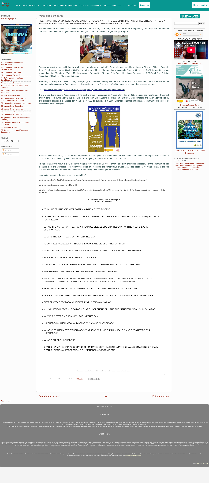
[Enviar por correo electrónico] (89, 379)
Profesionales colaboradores (90, 5)
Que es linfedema (29, 5)
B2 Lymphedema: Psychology (12, 109)
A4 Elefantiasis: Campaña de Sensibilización (12, 79)
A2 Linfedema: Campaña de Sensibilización (12, 68)
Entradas (7, 150)
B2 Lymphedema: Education (12, 106)
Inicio (18, 5)
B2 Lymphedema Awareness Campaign (16, 103)
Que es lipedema (44, 5)
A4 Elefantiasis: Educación (11, 83)
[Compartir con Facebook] (96, 379)
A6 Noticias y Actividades (10, 95)
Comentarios (9, 154)
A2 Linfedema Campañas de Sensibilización (12, 63)
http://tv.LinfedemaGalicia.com (189, 63)
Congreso (144, 5)
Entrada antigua (160, 396)
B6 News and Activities (9, 127)
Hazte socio (189, 153)
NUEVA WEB (190, 16)
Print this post (6, 401)
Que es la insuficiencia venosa (65, 5)
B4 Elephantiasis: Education (11, 115)
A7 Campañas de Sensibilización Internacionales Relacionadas (13, 99)
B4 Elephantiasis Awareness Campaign (16, 112)
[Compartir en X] (94, 379)
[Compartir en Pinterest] (99, 379)
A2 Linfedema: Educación (11, 72)
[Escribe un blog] (92, 379)
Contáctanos (133, 5)
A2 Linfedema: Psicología (11, 75)
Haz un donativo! (200, 5)
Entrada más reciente (50, 396)
